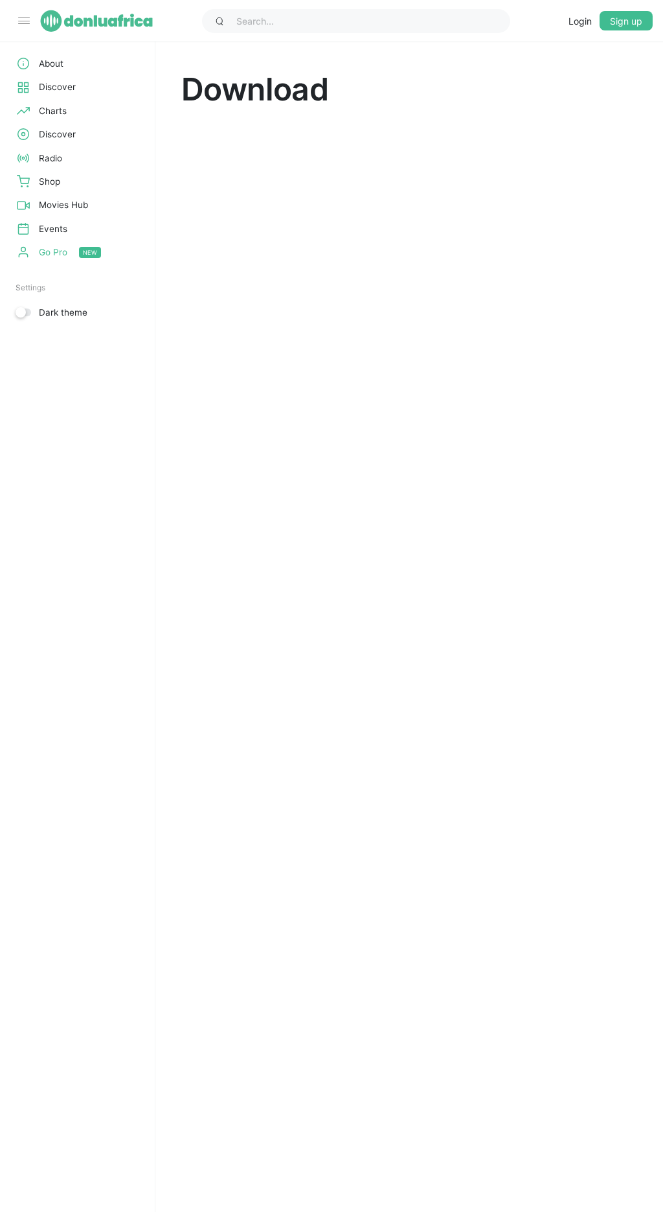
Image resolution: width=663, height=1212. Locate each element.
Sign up (626, 21)
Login (580, 21)
